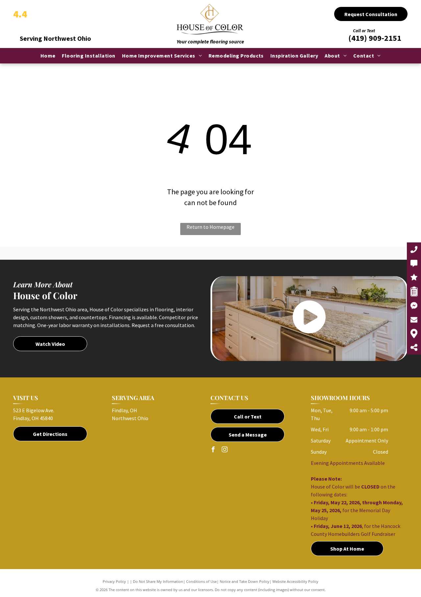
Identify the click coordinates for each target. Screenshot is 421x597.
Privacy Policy (114, 581)
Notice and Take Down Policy (244, 581)
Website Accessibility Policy (295, 581)
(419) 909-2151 (374, 38)
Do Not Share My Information (158, 581)
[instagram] (224, 450)
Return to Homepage (210, 227)
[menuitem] (48, 55)
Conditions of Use (201, 581)
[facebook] (213, 450)
